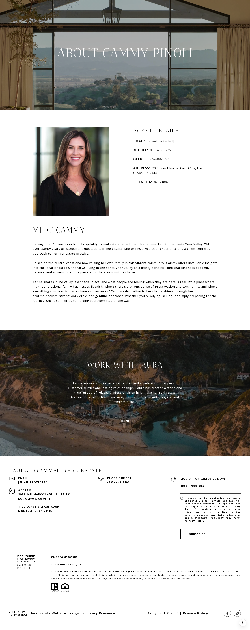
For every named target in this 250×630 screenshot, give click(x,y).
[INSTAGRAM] (237, 613)
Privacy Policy (194, 520)
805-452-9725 (160, 150)
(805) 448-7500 (118, 482)
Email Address (192, 486)
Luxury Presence (100, 613)
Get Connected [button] (125, 421)
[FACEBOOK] (227, 613)
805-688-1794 (159, 159)
